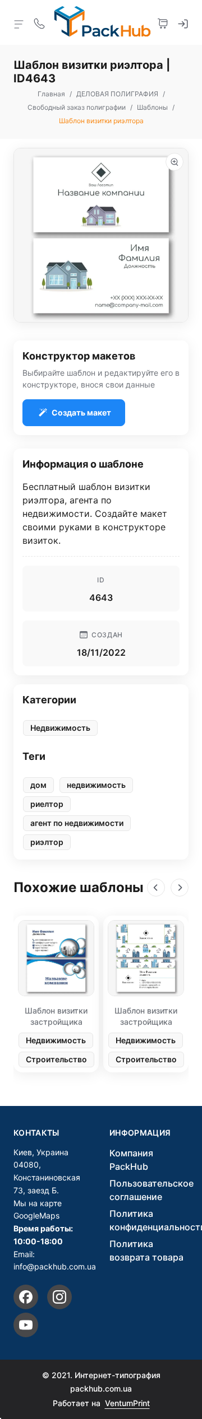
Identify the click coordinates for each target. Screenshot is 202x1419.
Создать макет (81, 412)
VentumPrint (127, 1403)
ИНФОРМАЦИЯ (140, 1132)
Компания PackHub (131, 1159)
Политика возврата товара (146, 1250)
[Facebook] (25, 1297)
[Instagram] (59, 1297)
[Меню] (19, 23)
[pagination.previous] (156, 888)
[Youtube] (25, 1325)
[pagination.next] (180, 888)
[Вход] (183, 22)
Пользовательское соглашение (151, 1190)
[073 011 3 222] (39, 22)
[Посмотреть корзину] (162, 22)
